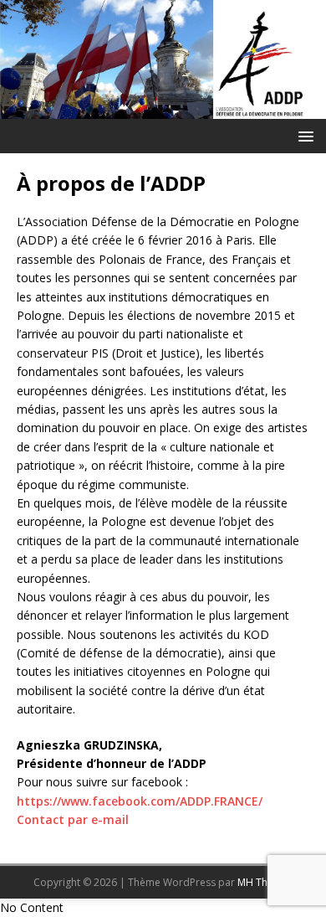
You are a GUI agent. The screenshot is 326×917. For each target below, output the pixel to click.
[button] (303, 135)
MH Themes (265, 882)
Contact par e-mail (73, 819)
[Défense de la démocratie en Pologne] (163, 109)
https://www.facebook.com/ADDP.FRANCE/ (139, 801)
